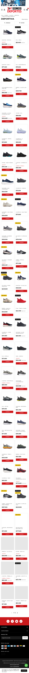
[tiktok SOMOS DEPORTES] (20, 621)
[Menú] (2, 10)
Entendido (24, 670)
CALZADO (11, 15)
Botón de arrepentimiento (14, 664)
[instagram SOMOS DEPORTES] (8, 621)
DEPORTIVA (17, 15)
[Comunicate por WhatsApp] (26, 665)
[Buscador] (24, 10)
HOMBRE (6, 15)
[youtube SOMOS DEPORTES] (16, 621)
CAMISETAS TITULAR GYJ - (14, 3)
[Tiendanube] (14, 666)
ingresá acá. (23, 662)
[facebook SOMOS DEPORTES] (12, 621)
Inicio (2, 15)
